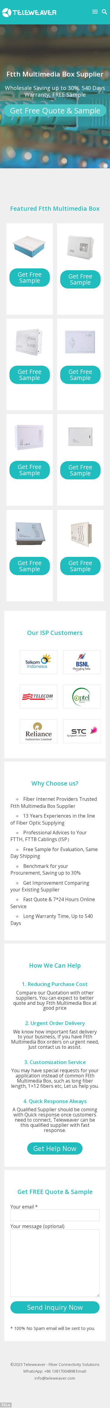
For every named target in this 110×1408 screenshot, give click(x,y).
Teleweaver (35, 1364)
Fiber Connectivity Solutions (74, 1364)
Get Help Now (54, 1148)
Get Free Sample (30, 277)
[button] (96, 11)
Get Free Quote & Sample (55, 110)
